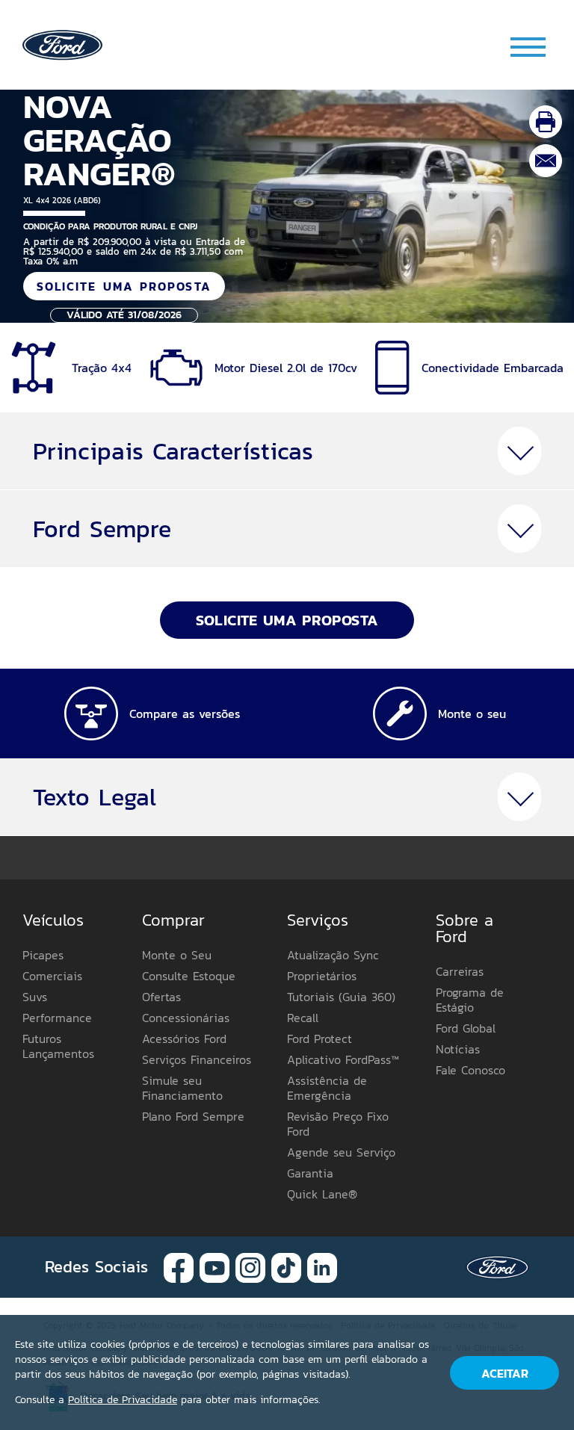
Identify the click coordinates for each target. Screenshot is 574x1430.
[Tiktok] (286, 1266)
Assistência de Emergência (327, 1087)
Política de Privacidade (122, 1400)
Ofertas (161, 997)
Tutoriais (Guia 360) (341, 997)
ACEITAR (504, 1373)
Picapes (43, 955)
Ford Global (466, 1028)
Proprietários (322, 976)
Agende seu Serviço (341, 1152)
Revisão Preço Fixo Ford (338, 1123)
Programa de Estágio (470, 999)
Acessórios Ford (184, 1038)
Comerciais (52, 976)
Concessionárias (185, 1018)
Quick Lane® (322, 1194)
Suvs (34, 997)
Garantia (310, 1173)
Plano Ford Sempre (193, 1116)
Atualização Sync (333, 955)
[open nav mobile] (529, 46)
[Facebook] (179, 1266)
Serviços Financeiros (196, 1059)
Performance (57, 1018)
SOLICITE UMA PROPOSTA (124, 286)
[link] (62, 44)
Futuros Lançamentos (58, 1046)
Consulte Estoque (188, 976)
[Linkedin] (322, 1266)
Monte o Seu (177, 955)
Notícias (458, 1049)
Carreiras (460, 971)
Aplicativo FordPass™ (343, 1059)
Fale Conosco (470, 1070)
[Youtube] (214, 1266)
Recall (302, 1018)
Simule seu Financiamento (182, 1087)
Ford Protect (319, 1038)
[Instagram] (250, 1266)
